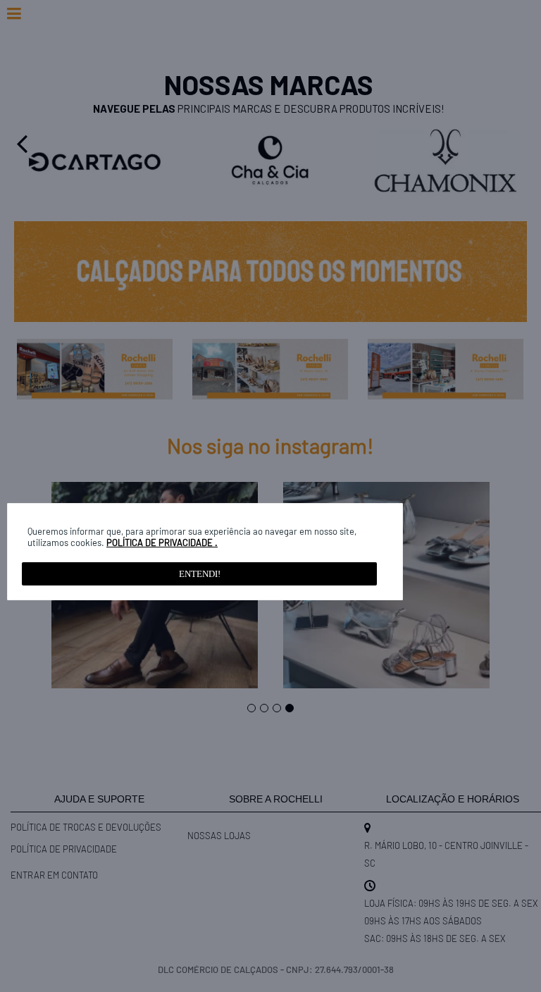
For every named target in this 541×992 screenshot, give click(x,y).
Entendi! (199, 574)
